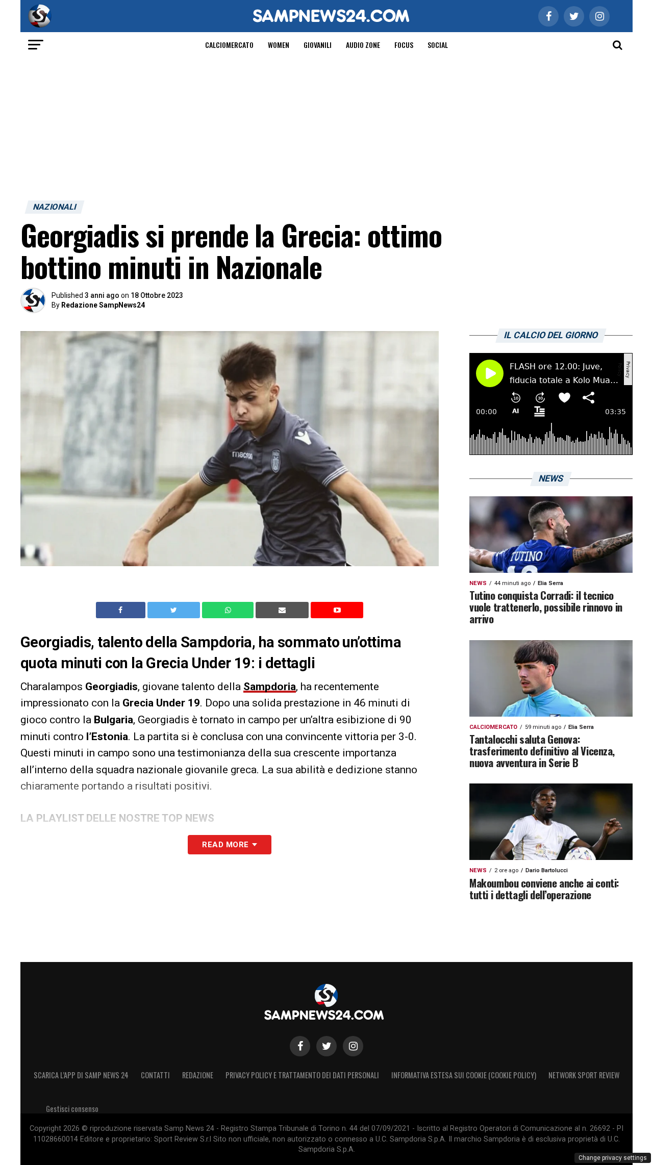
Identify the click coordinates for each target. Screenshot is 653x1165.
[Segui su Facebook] (300, 1046)
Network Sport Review (583, 1075)
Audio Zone (363, 44)
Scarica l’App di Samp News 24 (81, 1075)
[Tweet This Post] (174, 610)
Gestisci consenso (72, 1108)
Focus (403, 44)
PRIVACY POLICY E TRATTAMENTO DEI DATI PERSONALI (302, 1075)
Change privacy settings (613, 1157)
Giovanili (318, 44)
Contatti (155, 1075)
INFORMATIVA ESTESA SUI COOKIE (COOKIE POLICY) (463, 1075)
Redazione (197, 1075)
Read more (225, 844)
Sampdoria (269, 686)
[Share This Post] (229, 610)
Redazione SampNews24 (103, 305)
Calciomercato (229, 44)
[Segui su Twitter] (326, 1046)
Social (438, 44)
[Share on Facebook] (122, 610)
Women (278, 44)
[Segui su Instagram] (353, 1046)
